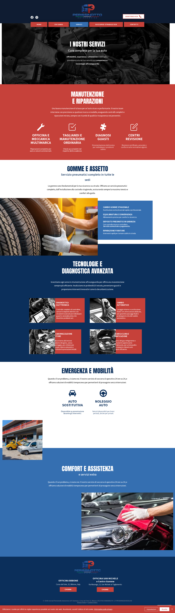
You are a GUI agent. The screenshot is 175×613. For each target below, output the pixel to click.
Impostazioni (151, 609)
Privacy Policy (81, 602)
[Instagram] (36, 17)
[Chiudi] (172, 609)
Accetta (164, 609)
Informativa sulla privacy (103, 609)
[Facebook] (32, 17)
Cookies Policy (93, 602)
